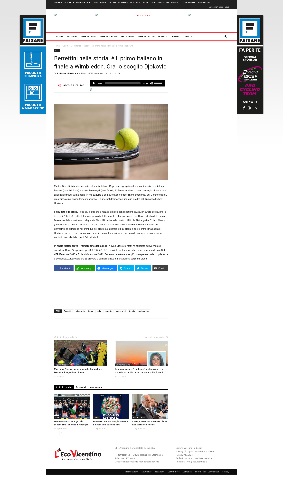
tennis (132, 311)
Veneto (188, 36)
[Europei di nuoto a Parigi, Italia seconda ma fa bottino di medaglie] (72, 406)
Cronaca (58, 2)
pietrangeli (121, 311)
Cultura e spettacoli (118, 2)
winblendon (143, 311)
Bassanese (176, 36)
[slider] (158, 83)
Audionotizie (204, 2)
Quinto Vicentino (123, 365)
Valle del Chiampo (109, 36)
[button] (225, 36)
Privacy (225, 471)
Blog (153, 2)
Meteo (146, 2)
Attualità (69, 2)
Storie (161, 2)
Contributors (173, 471)
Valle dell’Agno (88, 36)
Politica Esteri (139, 417)
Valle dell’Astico (146, 36)
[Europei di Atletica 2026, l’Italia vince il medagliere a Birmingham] (111, 406)
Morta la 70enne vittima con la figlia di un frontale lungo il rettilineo (78, 371)
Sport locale (100, 2)
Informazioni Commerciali (207, 471)
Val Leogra (72, 36)
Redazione (159, 471)
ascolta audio (94, 83)
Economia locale (84, 2)
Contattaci (187, 471)
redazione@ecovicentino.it (201, 458)
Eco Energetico (173, 2)
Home (57, 45)
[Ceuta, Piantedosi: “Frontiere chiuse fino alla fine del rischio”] (150, 406)
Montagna (135, 2)
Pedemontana (127, 36)
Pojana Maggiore (62, 365)
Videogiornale (189, 2)
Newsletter (146, 471)
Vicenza (59, 36)
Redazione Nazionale (67, 73)
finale (90, 311)
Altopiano (163, 36)
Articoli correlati (64, 387)
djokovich (80, 311)
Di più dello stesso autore (89, 387)
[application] (127, 83)
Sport (65, 45)
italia (99, 311)
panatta (108, 311)
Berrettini (68, 311)
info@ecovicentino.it (197, 461)
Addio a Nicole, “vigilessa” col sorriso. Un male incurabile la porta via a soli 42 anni (139, 371)
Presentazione (131, 471)
